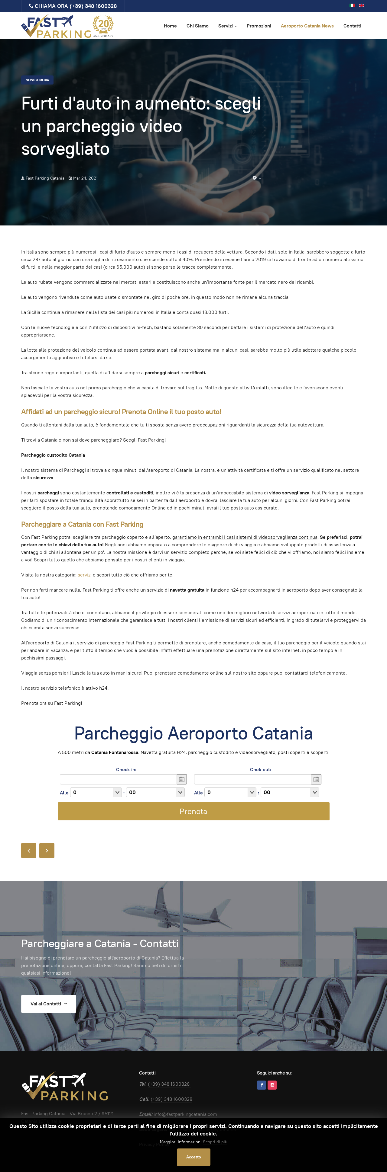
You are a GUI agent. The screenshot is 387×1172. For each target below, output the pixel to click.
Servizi (226, 26)
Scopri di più (215, 1142)
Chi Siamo (198, 26)
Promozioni (259, 26)
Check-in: (126, 769)
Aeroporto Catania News (307, 26)
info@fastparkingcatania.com (185, 1114)
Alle (64, 793)
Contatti (352, 26)
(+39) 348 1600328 (93, 5)
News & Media (37, 80)
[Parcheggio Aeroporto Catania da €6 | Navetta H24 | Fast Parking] (68, 26)
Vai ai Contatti (46, 1004)
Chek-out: (260, 769)
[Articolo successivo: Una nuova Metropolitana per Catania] (46, 850)
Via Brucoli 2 (83, 1113)
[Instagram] (272, 1085)
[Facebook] (261, 1085)
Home (170, 26)
